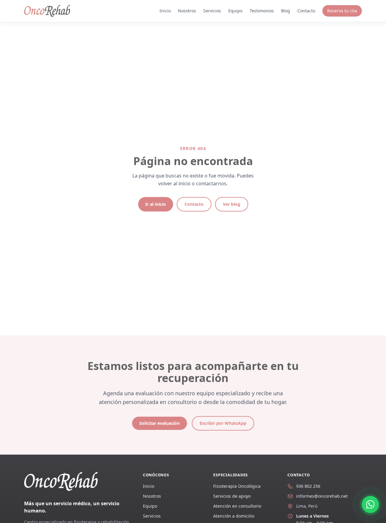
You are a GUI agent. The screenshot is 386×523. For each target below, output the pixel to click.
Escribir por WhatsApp (223, 423)
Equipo (235, 11)
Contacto (306, 11)
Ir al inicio (155, 204)
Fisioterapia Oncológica (237, 486)
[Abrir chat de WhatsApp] (370, 504)
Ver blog (231, 204)
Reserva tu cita (342, 11)
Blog (285, 11)
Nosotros (187, 11)
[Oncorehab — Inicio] (47, 11)
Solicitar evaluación (159, 423)
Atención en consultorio (237, 506)
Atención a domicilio (233, 516)
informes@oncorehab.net (322, 496)
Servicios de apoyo (232, 496)
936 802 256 (308, 486)
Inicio (165, 11)
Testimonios (262, 11)
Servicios (212, 11)
